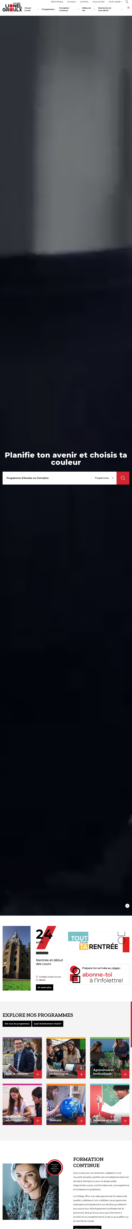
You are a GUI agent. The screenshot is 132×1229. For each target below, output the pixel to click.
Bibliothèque (57, 2)
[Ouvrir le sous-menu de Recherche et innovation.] (122, 11)
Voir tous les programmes (17, 1024)
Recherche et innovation (104, 9)
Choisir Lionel (27, 9)
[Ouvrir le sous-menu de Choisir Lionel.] (38, 11)
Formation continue (64, 9)
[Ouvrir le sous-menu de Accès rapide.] (122, 1)
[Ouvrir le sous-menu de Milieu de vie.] (94, 11)
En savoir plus (44, 987)
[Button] (127, 906)
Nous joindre (99, 2)
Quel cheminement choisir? (47, 1024)
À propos (71, 2)
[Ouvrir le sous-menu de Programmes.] (55, 11)
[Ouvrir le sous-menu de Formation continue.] (78, 11)
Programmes (48, 9)
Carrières (84, 2)
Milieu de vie (86, 9)
